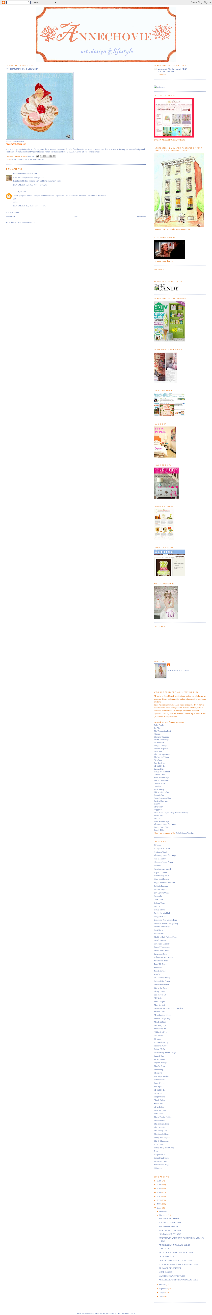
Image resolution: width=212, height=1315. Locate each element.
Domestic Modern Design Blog (166, 923)
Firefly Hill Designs (161, 739)
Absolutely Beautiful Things (165, 824)
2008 (159, 1204)
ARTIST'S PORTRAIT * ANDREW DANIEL (177, 1252)
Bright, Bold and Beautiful (164, 882)
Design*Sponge (160, 745)
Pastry (41, 159)
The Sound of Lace (161, 1134)
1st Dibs (157, 728)
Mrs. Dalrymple (160, 1025)
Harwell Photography (162, 947)
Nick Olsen (158, 1035)
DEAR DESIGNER (166, 1256)
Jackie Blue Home (161, 960)
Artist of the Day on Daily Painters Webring (171, 812)
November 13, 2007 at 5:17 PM (30, 205)
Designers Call (159, 916)
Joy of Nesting (159, 971)
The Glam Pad (159, 1120)
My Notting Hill (160, 1028)
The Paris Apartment (162, 754)
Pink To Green (159, 1066)
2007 (159, 1208)
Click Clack (158, 899)
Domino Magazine (161, 748)
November (163, 1215)
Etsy (14, 159)
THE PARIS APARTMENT (169, 1218)
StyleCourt (158, 751)
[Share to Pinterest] (53, 156)
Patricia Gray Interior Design (165, 1052)
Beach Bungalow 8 (161, 875)
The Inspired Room (161, 757)
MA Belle (157, 998)
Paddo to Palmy (160, 1045)
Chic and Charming (161, 737)
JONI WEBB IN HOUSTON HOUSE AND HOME (178, 1264)
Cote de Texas (159, 774)
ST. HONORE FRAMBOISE (170, 1268)
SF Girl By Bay (160, 766)
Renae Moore (159, 1079)
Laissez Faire (159, 769)
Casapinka (158, 896)
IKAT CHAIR (164, 1248)
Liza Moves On (160, 994)
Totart (156, 1151)
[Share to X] (47, 156)
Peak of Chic (159, 795)
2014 (159, 1180)
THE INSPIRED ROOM (168, 1226)
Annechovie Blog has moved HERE (172, 69)
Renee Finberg (159, 1083)
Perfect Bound (159, 1059)
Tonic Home (158, 1144)
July (161, 1296)
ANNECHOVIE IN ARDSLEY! (171, 1230)
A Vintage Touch (160, 852)
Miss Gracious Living (162, 1015)
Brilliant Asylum (160, 889)
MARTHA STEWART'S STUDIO (172, 1276)
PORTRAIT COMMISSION (170, 1222)
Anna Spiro (17, 191)
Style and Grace (160, 1110)
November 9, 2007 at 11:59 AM (30, 185)
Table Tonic (158, 1113)
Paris (35, 159)
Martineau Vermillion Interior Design (168, 1008)
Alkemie (157, 734)
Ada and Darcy (160, 858)
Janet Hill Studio (160, 964)
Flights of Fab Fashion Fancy (165, 937)
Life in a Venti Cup (161, 792)
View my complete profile (178, 670)
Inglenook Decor (160, 954)
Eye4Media (158, 930)
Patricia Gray (159, 789)
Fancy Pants (159, 933)
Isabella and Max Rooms (163, 957)
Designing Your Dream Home (165, 920)
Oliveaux (157, 1039)
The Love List (159, 1127)
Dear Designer (159, 763)
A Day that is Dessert (162, 848)
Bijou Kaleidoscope (161, 777)
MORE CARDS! (165, 1272)
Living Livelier (160, 991)
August (162, 1292)
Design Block (159, 909)
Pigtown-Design (160, 1062)
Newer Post (10, 216)
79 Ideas (157, 845)
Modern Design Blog (162, 1018)
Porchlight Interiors (161, 1076)
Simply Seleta (159, 1100)
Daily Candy (159, 725)
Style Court (158, 806)
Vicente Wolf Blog (161, 1164)
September (163, 1288)
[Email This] (41, 156)
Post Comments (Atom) (26, 222)
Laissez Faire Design (162, 981)
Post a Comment (12, 212)
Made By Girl (159, 1005)
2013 (159, 1184)
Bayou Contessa (160, 872)
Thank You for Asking (163, 1117)
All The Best (159, 742)
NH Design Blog (160, 1032)
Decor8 (157, 803)
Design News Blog (161, 827)
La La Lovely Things (162, 977)
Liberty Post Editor (161, 984)
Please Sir (158, 1073)
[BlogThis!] (44, 156)
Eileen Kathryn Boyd (162, 926)
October (162, 1284)
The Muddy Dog (160, 1130)
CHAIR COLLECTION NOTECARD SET (175, 1260)
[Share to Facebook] (50, 156)
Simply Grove (159, 1096)
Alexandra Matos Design (163, 862)
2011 (159, 1192)
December (163, 1211)
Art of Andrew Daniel (162, 869)
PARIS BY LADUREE (166, 71)
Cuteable (157, 786)
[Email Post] (37, 156)
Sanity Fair (158, 1093)
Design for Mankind (162, 771)
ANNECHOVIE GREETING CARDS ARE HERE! (178, 1279)
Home (76, 216)
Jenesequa (158, 967)
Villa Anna (158, 1168)
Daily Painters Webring (185, 833)
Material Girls (159, 1011)
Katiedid (157, 974)
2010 (159, 1196)
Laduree (20, 159)
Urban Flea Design (161, 1158)
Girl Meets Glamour (161, 943)
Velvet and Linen (160, 1161)
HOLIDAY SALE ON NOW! (170, 1234)
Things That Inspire (161, 1137)
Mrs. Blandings (160, 1022)
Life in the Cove (160, 988)
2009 (159, 1200)
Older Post (141, 216)
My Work (28, 159)
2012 (159, 1188)
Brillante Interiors (161, 886)
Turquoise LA (159, 1154)
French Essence (160, 940)
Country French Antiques (23, 173)
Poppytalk (158, 809)
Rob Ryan (158, 1086)
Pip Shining (158, 1069)
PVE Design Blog (161, 1042)
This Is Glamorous (161, 780)
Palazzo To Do (159, 1049)
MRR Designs (159, 1001)
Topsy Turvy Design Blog (164, 1147)
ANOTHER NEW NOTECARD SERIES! (175, 1245)
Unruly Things (159, 830)
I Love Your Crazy (161, 950)
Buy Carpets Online (161, 893)
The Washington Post (162, 731)
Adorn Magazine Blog (162, 798)
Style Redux (159, 1107)
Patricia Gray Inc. (161, 801)
